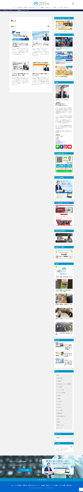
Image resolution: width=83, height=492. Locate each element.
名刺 (61, 450)
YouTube (59, 404)
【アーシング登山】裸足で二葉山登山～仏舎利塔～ (64, 334)
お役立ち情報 (70, 52)
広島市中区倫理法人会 (61, 416)
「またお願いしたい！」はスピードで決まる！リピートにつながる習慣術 (40, 45)
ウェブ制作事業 (19, 7)
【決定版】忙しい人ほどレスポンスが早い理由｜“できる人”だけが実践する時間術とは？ (20, 45)
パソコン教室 (59, 410)
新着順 (12, 26)
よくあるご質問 (60, 7)
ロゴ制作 (59, 395)
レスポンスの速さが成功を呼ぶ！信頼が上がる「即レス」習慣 (20, 74)
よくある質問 (59, 386)
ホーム (14, 7)
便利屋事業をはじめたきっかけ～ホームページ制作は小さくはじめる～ (64, 63)
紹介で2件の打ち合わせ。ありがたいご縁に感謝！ (68, 355)
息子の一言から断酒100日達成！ (62, 76)
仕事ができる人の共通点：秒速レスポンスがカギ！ (40, 74)
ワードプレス (57, 450)
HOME (11, 12)
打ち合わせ (59, 407)
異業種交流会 (59, 413)
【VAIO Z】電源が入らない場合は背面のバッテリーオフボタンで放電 (64, 290)
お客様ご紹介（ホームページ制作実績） (64, 383)
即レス (15, 12)
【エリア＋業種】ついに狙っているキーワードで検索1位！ (64, 48)
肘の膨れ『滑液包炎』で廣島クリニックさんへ (64, 305)
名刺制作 (59, 398)
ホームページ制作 (60, 389)
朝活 (58, 419)
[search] (71, 447)
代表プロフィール (48, 7)
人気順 (15, 26)
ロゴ (64, 450)
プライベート (59, 427)
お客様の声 (25, 7)
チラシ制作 (59, 401)
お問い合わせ (66, 7)
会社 (58, 375)
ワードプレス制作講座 (61, 392)
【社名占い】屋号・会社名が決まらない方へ (64, 276)
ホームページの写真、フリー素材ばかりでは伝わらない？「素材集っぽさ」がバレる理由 (68, 347)
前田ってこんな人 (69, 66)
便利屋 (58, 422)
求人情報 (54, 7)
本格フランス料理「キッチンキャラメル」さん (64, 319)
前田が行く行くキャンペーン (34, 7)
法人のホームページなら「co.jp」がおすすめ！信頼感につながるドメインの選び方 (68, 363)
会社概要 (42, 7)
